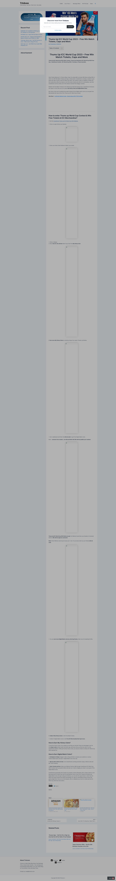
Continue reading (58, 30)
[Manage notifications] (113, 878)
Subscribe (70, 26)
